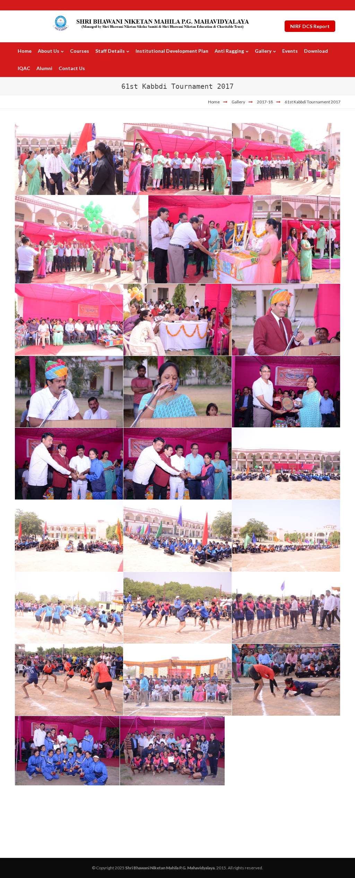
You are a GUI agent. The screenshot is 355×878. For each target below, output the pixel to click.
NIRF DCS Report (310, 26)
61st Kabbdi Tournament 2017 (312, 101)
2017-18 (265, 101)
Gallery (238, 101)
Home (214, 101)
